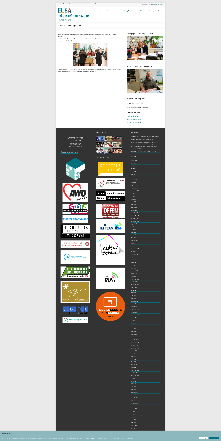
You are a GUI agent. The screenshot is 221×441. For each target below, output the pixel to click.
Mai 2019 (133, 384)
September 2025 (135, 190)
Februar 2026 (134, 177)
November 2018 (135, 400)
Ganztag (151, 11)
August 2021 (134, 317)
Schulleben (143, 11)
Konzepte (135, 11)
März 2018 (133, 422)
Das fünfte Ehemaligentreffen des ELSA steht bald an (145, 136)
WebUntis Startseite (82, 3)
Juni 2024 (133, 229)
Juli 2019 (133, 378)
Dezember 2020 (135, 339)
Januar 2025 (134, 210)
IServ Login (90, 3)
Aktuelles (74, 3)
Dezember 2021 (135, 306)
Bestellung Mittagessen (134, 119)
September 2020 (135, 348)
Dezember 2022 (135, 276)
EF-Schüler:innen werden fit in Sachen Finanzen (143, 151)
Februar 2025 (134, 207)
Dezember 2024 (135, 213)
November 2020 (135, 342)
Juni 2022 (133, 290)
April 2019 (133, 386)
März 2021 (133, 331)
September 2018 (135, 406)
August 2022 (134, 287)
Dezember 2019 (135, 367)
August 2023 (134, 257)
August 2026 (134, 160)
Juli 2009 (133, 428)
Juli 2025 (133, 193)
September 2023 (135, 254)
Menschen (110, 11)
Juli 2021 (133, 320)
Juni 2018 (133, 414)
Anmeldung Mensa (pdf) (134, 122)
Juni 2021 (133, 323)
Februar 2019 (134, 392)
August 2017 (134, 425)
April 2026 (133, 171)
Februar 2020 (134, 364)
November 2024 (135, 215)
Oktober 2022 (134, 282)
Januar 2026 (134, 179)
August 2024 (134, 224)
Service (158, 11)
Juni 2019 (133, 381)
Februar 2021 (134, 334)
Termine (69, 3)
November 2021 (135, 309)
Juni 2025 (133, 196)
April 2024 (133, 235)
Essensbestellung (62, 3)
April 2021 (133, 328)
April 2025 (133, 202)
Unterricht (118, 11)
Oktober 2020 (134, 345)
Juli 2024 (133, 226)
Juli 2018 (133, 411)
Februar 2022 (134, 301)
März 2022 (133, 298)
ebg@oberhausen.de (158, 4)
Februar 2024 (134, 240)
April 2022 (133, 295)
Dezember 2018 (135, 397)
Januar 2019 (134, 395)
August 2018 (134, 408)
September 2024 (135, 221)
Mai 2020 (133, 356)
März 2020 (133, 362)
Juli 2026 (133, 163)
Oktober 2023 (134, 251)
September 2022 (135, 284)
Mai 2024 (133, 232)
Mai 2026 (133, 168)
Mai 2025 (133, 199)
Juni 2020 (133, 353)
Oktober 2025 (134, 188)
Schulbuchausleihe (98, 3)
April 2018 (133, 419)
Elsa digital (126, 11)
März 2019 (133, 389)
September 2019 (135, 375)
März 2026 (133, 174)
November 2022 (135, 279)
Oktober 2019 (134, 373)
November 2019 (135, 370)
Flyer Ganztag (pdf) (132, 116)
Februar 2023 (134, 270)
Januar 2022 (134, 304)
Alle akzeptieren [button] (214, 438)
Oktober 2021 (134, 312)
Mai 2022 (133, 293)
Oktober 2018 (134, 403)
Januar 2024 (134, 243)
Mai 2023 (133, 262)
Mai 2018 (133, 417)
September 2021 (135, 315)
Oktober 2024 (134, 218)
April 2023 (133, 265)
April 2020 (133, 359)
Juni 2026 (133, 166)
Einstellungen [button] (203, 438)
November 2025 (135, 185)
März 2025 (133, 204)
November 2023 (135, 248)
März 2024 (133, 237)
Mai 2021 (133, 326)
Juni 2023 (133, 259)
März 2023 (133, 268)
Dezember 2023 (135, 246)
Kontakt (106, 3)
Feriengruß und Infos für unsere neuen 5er (142, 139)
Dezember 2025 (135, 182)
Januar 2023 (134, 273)
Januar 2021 (134, 337)
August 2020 (134, 351)
